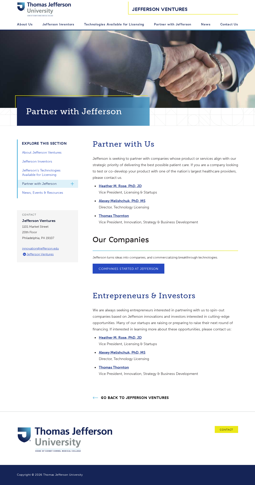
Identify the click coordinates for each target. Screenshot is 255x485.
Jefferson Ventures (159, 9)
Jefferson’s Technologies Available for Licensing (41, 172)
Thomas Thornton (114, 216)
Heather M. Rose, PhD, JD (120, 186)
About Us (24, 24)
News (205, 24)
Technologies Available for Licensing (114, 24)
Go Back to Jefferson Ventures (135, 398)
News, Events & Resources (42, 193)
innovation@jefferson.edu (40, 248)
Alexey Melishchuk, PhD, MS (122, 201)
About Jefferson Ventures (42, 152)
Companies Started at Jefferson (128, 269)
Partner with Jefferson (172, 24)
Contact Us (229, 24)
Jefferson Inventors (58, 24)
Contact (226, 429)
